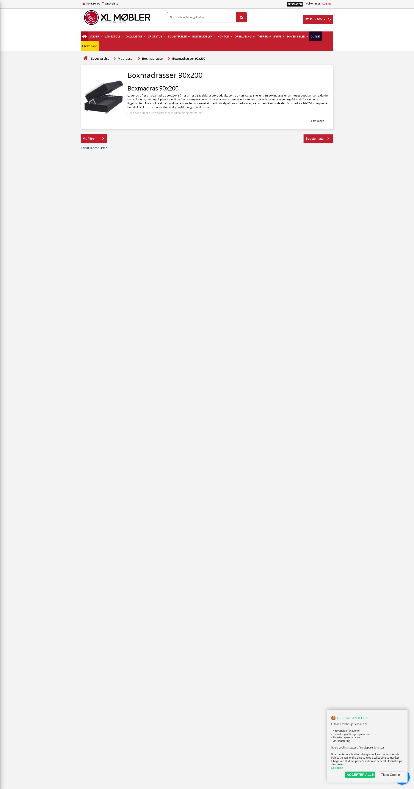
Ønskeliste (111, 3)
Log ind (326, 3)
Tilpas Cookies (391, 775)
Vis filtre (88, 138)
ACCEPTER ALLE (360, 775)
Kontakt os (93, 3)
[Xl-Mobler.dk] (121, 18)
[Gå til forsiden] (85, 58)
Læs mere (337, 768)
